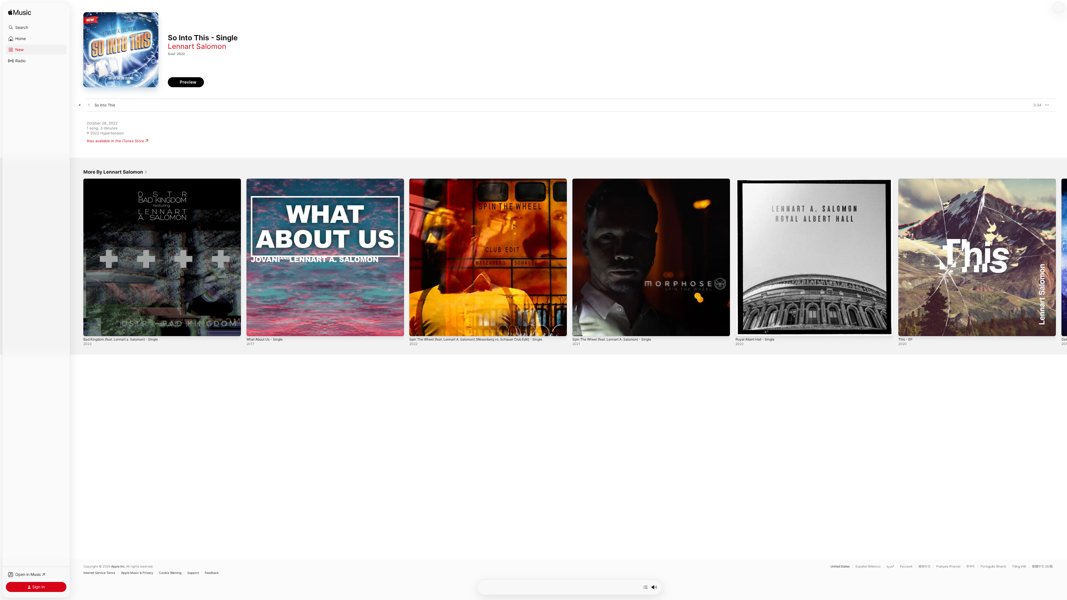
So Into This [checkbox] (104, 105)
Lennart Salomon (197, 46)
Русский (906, 566)
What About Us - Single (266, 181)
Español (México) (868, 566)
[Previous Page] (78, 257)
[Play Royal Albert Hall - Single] (742, 329)
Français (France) (948, 566)
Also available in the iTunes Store (115, 141)
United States (840, 566)
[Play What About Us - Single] (253, 329)
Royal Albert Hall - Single (757, 181)
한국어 (970, 566)
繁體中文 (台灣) (1042, 566)
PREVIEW (1035, 105)
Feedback (212, 572)
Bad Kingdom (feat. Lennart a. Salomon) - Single (125, 181)
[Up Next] (645, 587)
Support (193, 572)
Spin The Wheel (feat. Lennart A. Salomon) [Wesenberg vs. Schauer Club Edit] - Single (484, 181)
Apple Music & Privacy (137, 572)
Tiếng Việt (1019, 566)
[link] (115, 172)
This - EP (906, 181)
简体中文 (924, 566)
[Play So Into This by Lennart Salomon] (88, 105)
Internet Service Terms (99, 572)
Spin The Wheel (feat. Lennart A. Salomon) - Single (616, 181)
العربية (890, 566)
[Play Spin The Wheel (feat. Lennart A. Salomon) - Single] (579, 329)
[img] (19, 12)
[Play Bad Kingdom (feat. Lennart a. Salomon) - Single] (90, 329)
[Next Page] (1061, 257)
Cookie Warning (170, 572)
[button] (36, 27)
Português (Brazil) (993, 566)
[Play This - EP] (905, 329)
